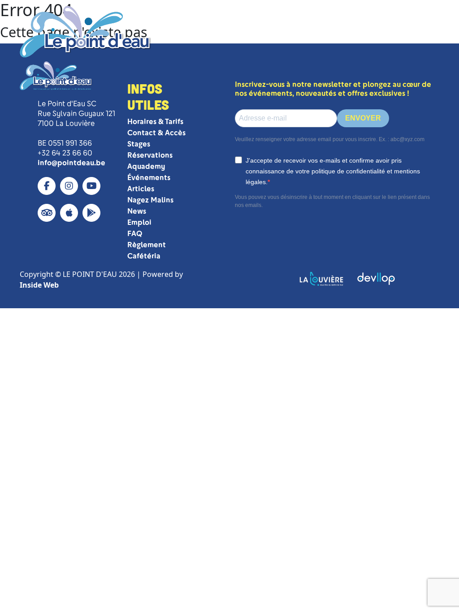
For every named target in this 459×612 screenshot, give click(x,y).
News (136, 211)
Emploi (139, 222)
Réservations (150, 155)
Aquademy (146, 166)
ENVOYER (363, 118)
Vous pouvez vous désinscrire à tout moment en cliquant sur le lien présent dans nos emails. (332, 201)
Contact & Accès (156, 133)
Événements (148, 177)
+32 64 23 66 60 (65, 153)
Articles (140, 189)
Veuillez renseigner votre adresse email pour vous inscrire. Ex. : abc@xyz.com (329, 139)
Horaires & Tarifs (155, 121)
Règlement (146, 245)
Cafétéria (143, 256)
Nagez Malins (150, 200)
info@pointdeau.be (71, 163)
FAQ (134, 233)
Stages (138, 144)
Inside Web (39, 285)
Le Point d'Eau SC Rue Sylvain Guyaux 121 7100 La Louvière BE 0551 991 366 (76, 123)
